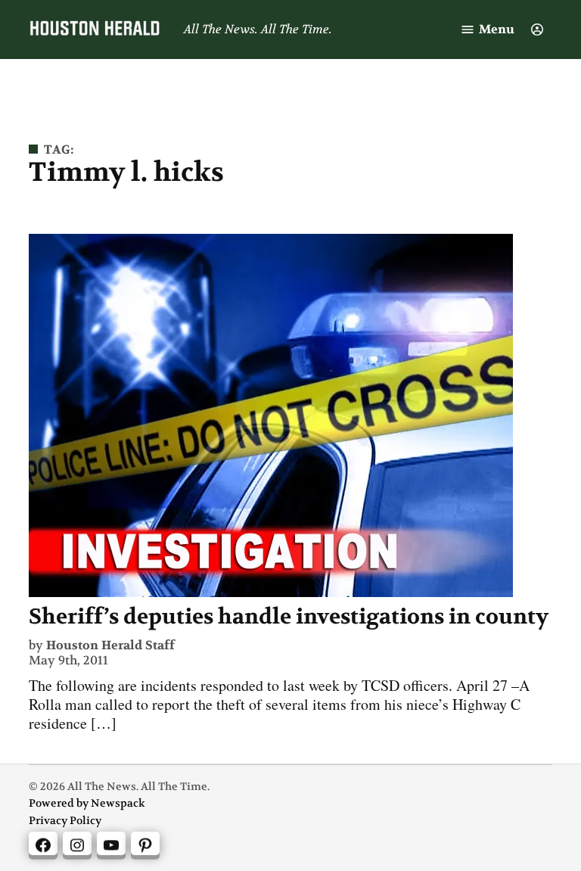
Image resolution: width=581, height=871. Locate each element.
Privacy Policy (65, 820)
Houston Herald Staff (110, 645)
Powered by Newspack (87, 803)
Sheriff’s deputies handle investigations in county (288, 616)
